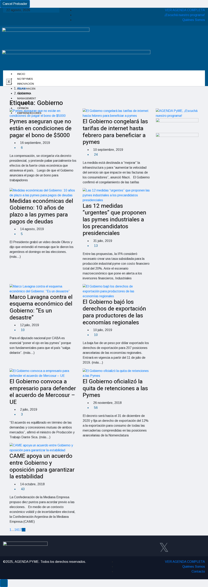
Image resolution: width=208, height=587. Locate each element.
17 (20, 529)
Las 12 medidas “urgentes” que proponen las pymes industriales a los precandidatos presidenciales (114, 219)
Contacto (198, 571)
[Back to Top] (4, 583)
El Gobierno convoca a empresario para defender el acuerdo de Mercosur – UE (43, 391)
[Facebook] (152, 547)
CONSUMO (24, 103)
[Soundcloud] (200, 547)
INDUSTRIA (24, 93)
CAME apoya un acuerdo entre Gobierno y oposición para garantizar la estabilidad (42, 466)
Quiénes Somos (193, 20)
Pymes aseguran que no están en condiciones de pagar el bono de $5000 (41, 128)
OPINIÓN (22, 108)
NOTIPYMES (25, 78)
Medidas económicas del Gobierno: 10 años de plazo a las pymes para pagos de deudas (41, 211)
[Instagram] (176, 547)
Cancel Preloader (15, 3)
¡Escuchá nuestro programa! (185, 15)
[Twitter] (164, 547)
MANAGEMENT (26, 98)
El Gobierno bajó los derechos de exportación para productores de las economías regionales (114, 312)
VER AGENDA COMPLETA (185, 10)
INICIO (21, 73)
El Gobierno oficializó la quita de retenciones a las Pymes (115, 388)
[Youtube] (188, 547)
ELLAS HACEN (26, 88)
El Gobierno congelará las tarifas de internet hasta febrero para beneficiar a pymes (115, 131)
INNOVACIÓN (25, 83)
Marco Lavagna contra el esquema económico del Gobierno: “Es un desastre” (41, 307)
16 (16, 529)
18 (23, 529)
